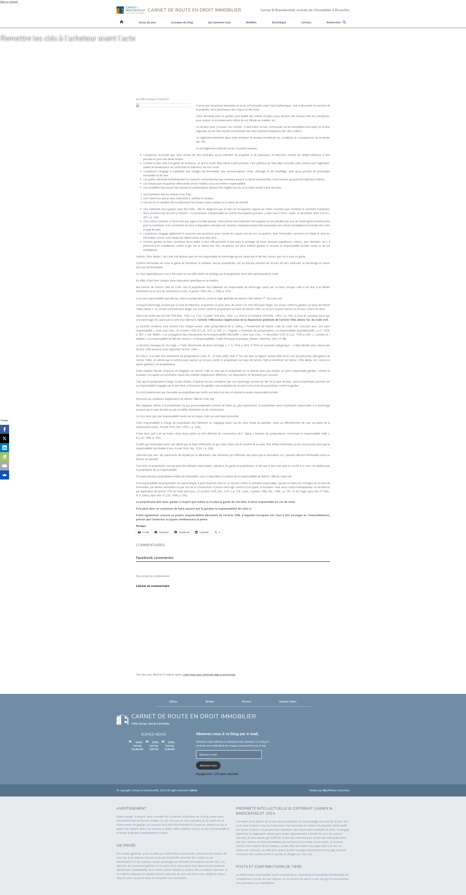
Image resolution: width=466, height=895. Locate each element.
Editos (173, 701)
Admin (193, 790)
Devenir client (288, 701)
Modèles (251, 22)
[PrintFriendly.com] (4, 456)
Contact (306, 22)
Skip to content (9, 1)
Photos (246, 701)
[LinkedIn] (4, 447)
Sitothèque (279, 22)
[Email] (4, 465)
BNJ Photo (329, 790)
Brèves (210, 701)
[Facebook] (4, 429)
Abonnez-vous (208, 765)
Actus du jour (147, 22)
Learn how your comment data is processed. (209, 674)
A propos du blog (182, 22)
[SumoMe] (4, 474)
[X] (4, 438)
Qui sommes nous (219, 22)
